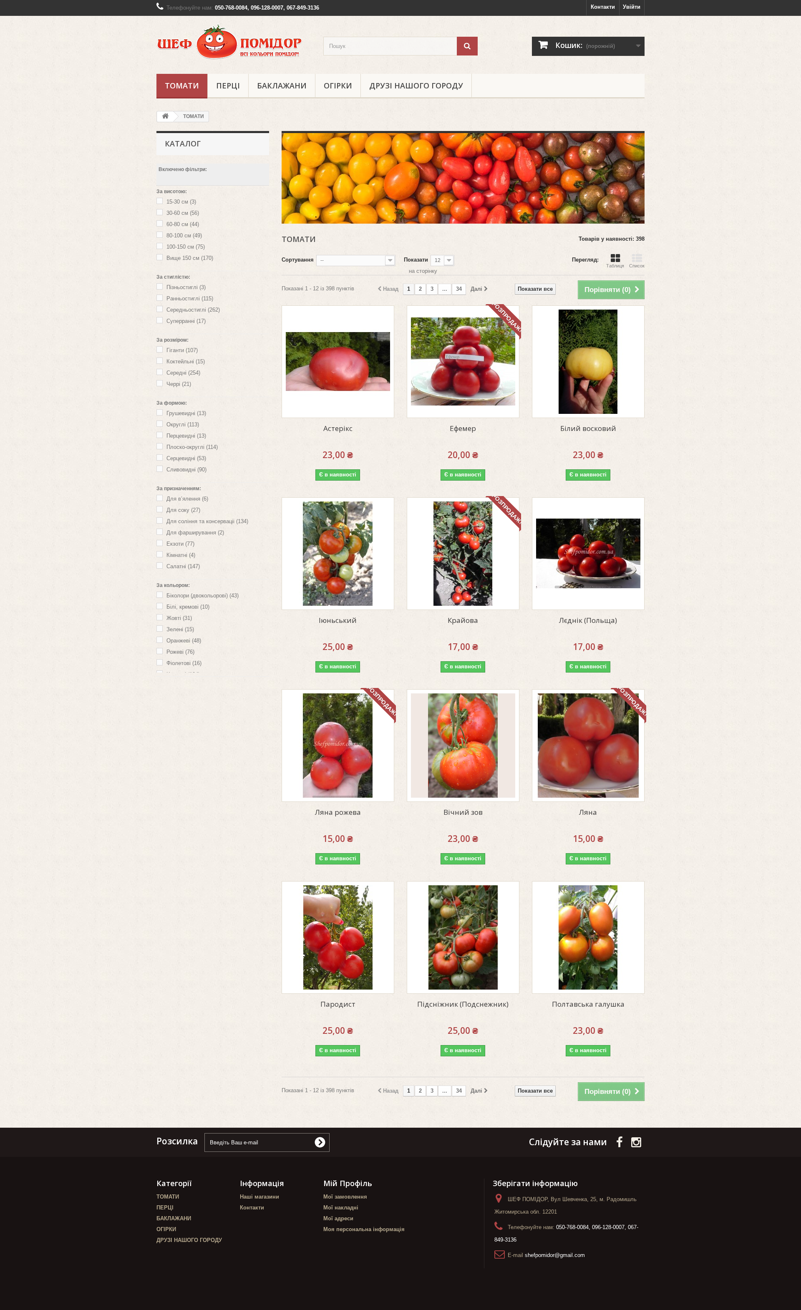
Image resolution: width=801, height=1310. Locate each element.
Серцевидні (186, 458)
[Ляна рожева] (338, 745)
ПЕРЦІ (228, 86)
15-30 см (181, 202)
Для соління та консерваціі (207, 521)
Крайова (463, 620)
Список (637, 265)
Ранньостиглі (189, 298)
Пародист (337, 1004)
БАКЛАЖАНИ (282, 86)
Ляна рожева (338, 812)
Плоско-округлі (192, 447)
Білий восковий (588, 428)
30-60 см (182, 213)
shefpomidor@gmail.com (555, 1255)
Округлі (182, 424)
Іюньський (338, 620)
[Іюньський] (338, 553)
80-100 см (184, 235)
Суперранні (186, 321)
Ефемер (463, 428)
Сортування (298, 260)
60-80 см (182, 224)
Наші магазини (259, 1197)
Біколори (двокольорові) (202, 595)
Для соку (183, 510)
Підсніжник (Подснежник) (463, 1004)
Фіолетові (184, 663)
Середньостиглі (193, 310)
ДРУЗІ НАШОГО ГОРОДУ (416, 86)
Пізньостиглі (186, 287)
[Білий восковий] (588, 362)
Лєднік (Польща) (588, 620)
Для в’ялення (187, 499)
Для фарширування (195, 532)
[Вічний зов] (463, 745)
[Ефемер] (463, 362)
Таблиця (615, 265)
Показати (416, 260)
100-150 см (185, 247)
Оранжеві (183, 640)
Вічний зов (463, 812)
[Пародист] (338, 937)
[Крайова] (463, 553)
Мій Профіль (347, 1183)
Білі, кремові (187, 607)
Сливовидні (186, 469)
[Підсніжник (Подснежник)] (463, 937)
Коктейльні (185, 361)
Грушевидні (186, 413)
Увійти (631, 7)
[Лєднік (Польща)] (588, 553)
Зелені (180, 629)
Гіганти (182, 350)
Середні (183, 373)
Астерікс (338, 428)
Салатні (183, 566)
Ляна (588, 812)
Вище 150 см (189, 258)
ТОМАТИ (182, 86)
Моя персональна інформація (364, 1229)
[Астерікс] (338, 362)
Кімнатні (180, 555)
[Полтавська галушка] (588, 937)
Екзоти (180, 544)
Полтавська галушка (588, 1004)
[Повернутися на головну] (165, 116)
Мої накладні (340, 1207)
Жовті (179, 618)
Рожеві (180, 652)
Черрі (178, 384)
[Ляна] (588, 745)
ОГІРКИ (338, 86)
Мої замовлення (345, 1197)
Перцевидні (186, 436)
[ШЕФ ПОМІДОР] (233, 42)
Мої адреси (338, 1218)
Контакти (603, 7)
